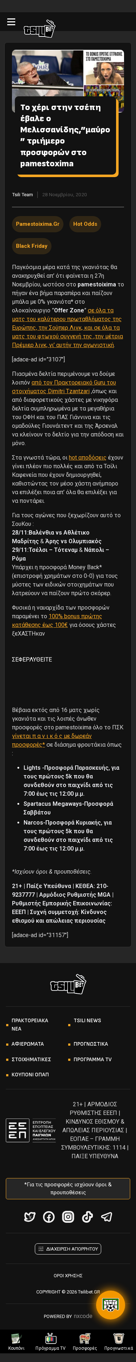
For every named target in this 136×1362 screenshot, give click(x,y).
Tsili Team (22, 194)
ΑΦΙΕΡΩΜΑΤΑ (28, 1044)
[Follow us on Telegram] (106, 1216)
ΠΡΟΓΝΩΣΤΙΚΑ (91, 1044)
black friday (32, 246)
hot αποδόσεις (88, 457)
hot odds (85, 224)
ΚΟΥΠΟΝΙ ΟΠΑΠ (30, 1074)
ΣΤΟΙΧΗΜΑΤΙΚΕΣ (31, 1059)
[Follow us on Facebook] (48, 1216)
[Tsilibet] (39, 29)
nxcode (83, 1316)
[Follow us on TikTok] (87, 1216)
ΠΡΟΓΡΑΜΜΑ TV (93, 1059)
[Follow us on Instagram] (68, 1216)
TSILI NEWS (87, 1020)
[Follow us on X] (29, 1216)
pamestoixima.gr (37, 224)
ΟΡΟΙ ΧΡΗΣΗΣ (68, 1275)
